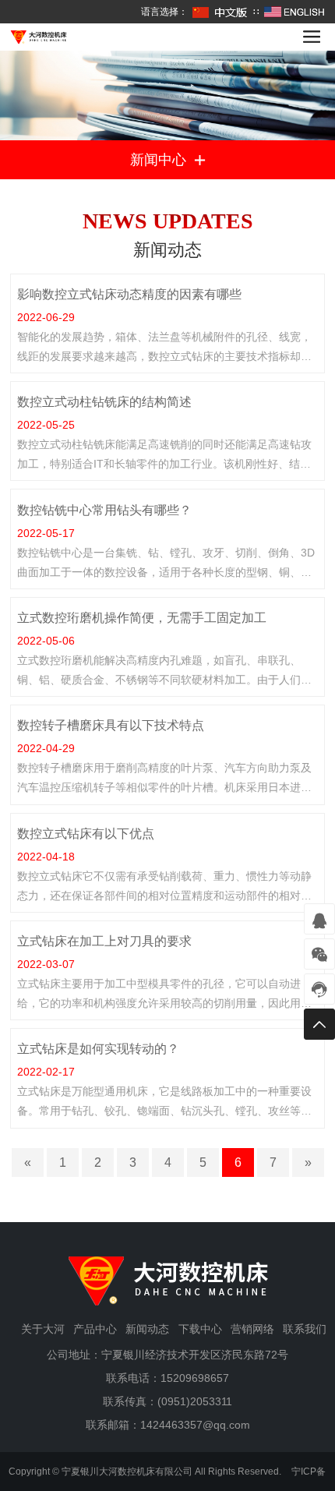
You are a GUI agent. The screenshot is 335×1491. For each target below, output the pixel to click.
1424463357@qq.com (195, 1425)
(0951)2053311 (194, 1401)
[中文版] (220, 11)
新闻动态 (147, 1329)
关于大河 (43, 1329)
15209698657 (194, 1378)
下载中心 (200, 1329)
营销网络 (252, 1329)
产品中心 (95, 1329)
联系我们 (304, 1329)
